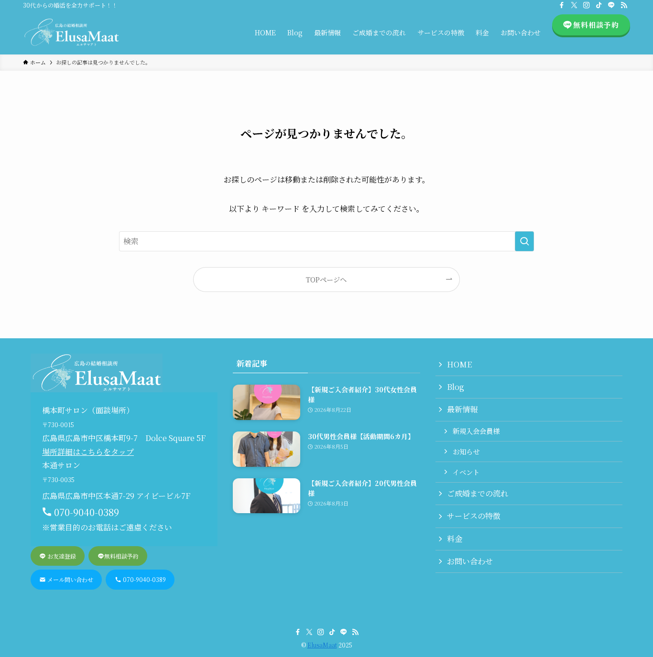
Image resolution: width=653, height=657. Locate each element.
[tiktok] (599, 5)
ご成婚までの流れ (477, 493)
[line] (611, 5)
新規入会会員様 (476, 431)
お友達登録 (61, 556)
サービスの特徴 (474, 515)
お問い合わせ (470, 561)
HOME (459, 364)
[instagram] (586, 5)
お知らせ (466, 451)
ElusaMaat (322, 645)
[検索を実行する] (524, 241)
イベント (466, 472)
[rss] (624, 5)
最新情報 (462, 409)
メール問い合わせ (69, 579)
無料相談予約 (121, 556)
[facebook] (561, 5)
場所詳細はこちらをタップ (88, 451)
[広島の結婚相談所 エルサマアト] (71, 32)
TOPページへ (326, 279)
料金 (454, 538)
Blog (455, 386)
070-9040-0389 (143, 579)
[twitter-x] (574, 5)
